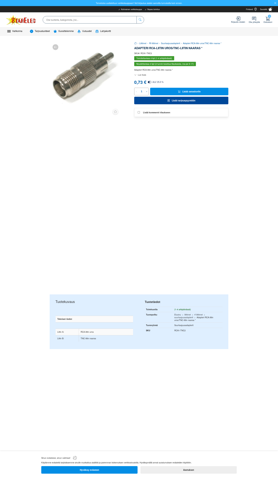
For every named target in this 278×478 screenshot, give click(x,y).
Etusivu (177, 314)
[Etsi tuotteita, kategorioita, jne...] (140, 19)
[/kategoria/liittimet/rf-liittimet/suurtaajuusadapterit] (55, 47)
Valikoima (17, 31)
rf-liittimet (198, 314)
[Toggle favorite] (115, 112)
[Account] (238, 18)
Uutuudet (87, 31)
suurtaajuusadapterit (183, 317)
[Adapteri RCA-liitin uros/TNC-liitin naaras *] (85, 76)
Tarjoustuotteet (42, 31)
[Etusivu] (135, 43)
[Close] (275, 3)
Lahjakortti (105, 31)
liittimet (187, 314)
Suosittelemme (66, 31)
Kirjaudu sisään (238, 22)
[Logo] (21, 20)
